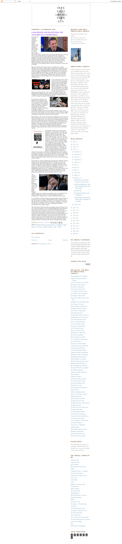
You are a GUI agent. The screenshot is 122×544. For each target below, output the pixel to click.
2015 (74, 215)
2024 (74, 141)
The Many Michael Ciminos (78, 411)
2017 (74, 210)
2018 (74, 208)
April (75, 172)
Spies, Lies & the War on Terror (79, 394)
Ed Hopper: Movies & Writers (78, 308)
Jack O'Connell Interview (77, 328)
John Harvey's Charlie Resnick (78, 343)
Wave (72, 524)
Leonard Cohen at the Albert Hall (79, 346)
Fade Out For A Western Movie (79, 475)
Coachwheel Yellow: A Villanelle (79, 471)
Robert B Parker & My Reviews (79, 387)
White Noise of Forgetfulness (78, 526)
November (77, 154)
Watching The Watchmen (77, 431)
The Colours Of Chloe (76, 513)
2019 (74, 149)
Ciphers (73, 469)
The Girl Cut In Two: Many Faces (79, 407)
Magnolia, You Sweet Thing (78, 484)
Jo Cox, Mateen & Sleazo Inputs (79, 339)
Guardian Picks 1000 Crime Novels (80, 315)
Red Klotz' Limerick (76, 497)
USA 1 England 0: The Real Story (79, 420)
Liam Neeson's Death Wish (77, 348)
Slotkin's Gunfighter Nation (78, 392)
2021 (74, 144)
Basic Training (74, 464)
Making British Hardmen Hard (78, 357)
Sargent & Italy (75, 390)
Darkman (60, 224)
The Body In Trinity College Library (80, 403)
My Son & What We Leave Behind (80, 368)
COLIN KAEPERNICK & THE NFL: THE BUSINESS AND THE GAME (82, 186)
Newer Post (34, 240)
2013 (74, 221)
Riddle (72, 499)
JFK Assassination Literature (78, 337)
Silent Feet (73, 506)
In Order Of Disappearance (44, 225)
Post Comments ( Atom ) (44, 244)
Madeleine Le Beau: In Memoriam (79, 354)
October (76, 157)
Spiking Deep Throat (76, 396)
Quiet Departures (75, 493)
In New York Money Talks (77, 324)
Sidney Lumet (52, 227)
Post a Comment (36, 237)
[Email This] (53, 222)
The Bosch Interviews (76, 405)
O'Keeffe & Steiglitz (76, 376)
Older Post (65, 240)
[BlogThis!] (55, 222)
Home (50, 240)
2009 (74, 231)
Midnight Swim (75, 486)
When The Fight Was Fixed (78, 433)
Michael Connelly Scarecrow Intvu (79, 361)
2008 (74, 233)
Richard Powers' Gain (76, 385)
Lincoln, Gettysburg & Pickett (78, 350)
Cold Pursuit (51, 224)
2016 (74, 213)
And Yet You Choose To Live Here (80, 282)
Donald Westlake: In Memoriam (79, 306)
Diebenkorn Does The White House (80, 302)
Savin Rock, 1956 (75, 502)
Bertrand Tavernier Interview (78, 284)
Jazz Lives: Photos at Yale (77, 330)
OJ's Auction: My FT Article (78, 381)
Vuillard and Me (75, 427)
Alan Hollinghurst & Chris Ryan (79, 276)
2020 (74, 147)
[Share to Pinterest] (62, 222)
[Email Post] (51, 222)
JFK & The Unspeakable (77, 335)
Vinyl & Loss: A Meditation (78, 425)
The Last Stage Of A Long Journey (80, 517)
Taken (59, 227)
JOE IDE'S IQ (77, 190)
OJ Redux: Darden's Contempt (78, 379)
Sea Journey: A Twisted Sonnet (79, 504)
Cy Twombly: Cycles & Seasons (79, 291)
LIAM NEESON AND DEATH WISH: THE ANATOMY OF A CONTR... (82, 199)
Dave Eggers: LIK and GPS (78, 295)
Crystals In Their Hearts (77, 473)
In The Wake (74, 480)
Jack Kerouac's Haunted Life (78, 326)
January (76, 204)
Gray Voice (74, 477)
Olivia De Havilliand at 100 (78, 383)
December (77, 152)
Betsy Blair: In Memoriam (77, 287)
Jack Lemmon (58, 225)
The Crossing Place (76, 515)
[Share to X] (57, 222)
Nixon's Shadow (75, 374)
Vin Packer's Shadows (76, 422)
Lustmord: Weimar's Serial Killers (79, 352)
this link (83, 252)
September (77, 159)
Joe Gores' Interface (76, 341)
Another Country (75, 462)
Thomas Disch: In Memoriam (78, 414)
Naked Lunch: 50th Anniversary (79, 372)
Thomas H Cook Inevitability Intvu (80, 416)
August (76, 162)
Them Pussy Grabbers (76, 521)
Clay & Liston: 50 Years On (78, 289)
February (76, 178)
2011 (74, 226)
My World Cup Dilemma (77, 370)
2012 (74, 223)
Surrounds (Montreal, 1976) (78, 508)
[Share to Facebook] (59, 222)
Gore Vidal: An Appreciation (78, 310)
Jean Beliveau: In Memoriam (78, 332)
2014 (74, 218)
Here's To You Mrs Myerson (78, 321)
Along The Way (75, 460)
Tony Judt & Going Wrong (77, 418)
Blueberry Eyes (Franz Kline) (78, 466)
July (75, 165)
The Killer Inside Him (76, 409)
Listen (72, 482)
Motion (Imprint (75, 488)
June (75, 167)
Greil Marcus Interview (77, 313)
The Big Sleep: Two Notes (77, 401)
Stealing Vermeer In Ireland (78, 398)
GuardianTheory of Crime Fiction (79, 317)
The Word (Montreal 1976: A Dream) (80, 519)
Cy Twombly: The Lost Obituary (79, 293)
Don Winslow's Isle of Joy (77, 304)
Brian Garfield (41, 224)
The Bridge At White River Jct (78, 510)
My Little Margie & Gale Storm (79, 365)
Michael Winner (42, 227)
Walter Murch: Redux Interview (79, 429)
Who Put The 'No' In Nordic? (78, 436)
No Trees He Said (75, 491)
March (76, 175)
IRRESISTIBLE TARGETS (61, 14)
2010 (74, 228)
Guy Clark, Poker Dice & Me (78, 319)
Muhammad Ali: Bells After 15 (79, 363)
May (75, 170)
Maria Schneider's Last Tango (78, 359)
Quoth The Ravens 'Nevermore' (79, 495)
